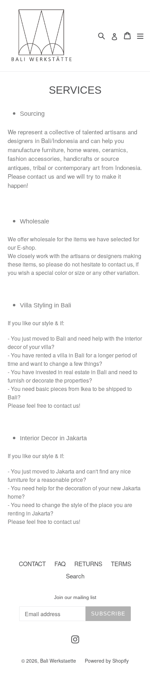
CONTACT (32, 563)
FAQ (60, 563)
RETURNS (88, 563)
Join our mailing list (75, 597)
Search (75, 575)
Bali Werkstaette (58, 660)
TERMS (121, 563)
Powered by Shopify (107, 660)
